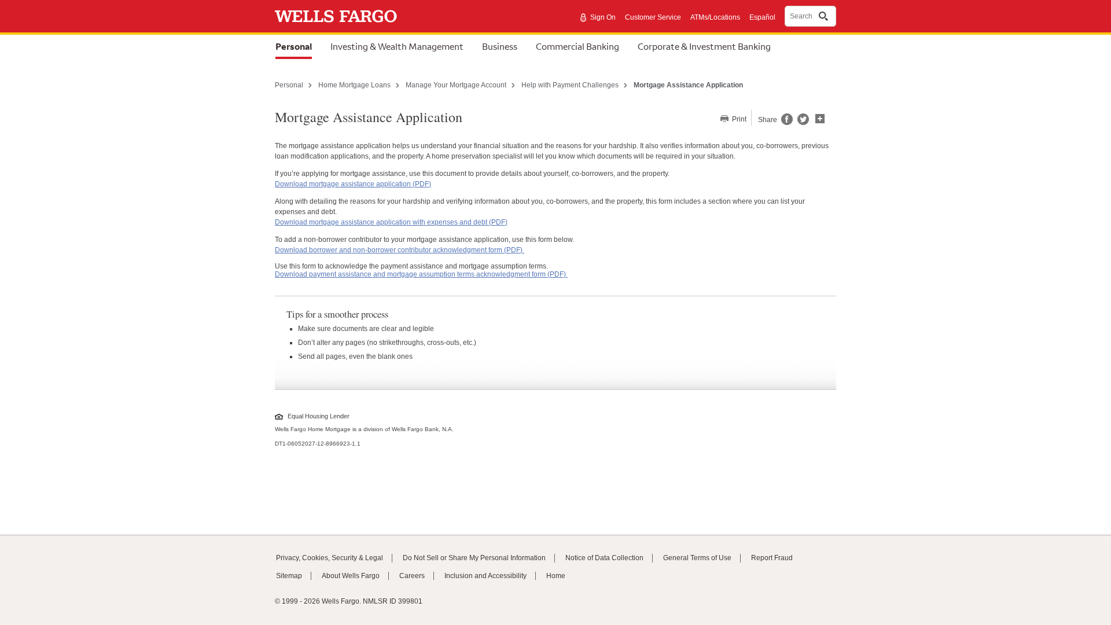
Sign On (603, 17)
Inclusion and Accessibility (485, 576)
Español (762, 17)
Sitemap (289, 576)
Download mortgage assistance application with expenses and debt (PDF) (391, 222)
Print (738, 119)
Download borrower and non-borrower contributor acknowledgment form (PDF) (399, 250)
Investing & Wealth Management (396, 46)
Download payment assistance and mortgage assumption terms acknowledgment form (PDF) (421, 274)
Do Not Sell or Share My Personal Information (474, 558)
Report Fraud (772, 558)
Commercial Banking (577, 46)
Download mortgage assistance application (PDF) (353, 184)
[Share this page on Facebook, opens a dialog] (786, 123)
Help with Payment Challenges (570, 85)
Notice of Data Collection (604, 558)
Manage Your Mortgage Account (456, 85)
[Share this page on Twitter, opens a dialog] (801, 123)
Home (555, 576)
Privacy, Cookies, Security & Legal (329, 558)
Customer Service (653, 17)
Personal (293, 46)
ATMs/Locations (715, 17)
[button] (820, 117)
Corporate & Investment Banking (704, 46)
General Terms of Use (697, 558)
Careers (412, 576)
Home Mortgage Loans (354, 85)
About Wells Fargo (351, 576)
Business (499, 46)
